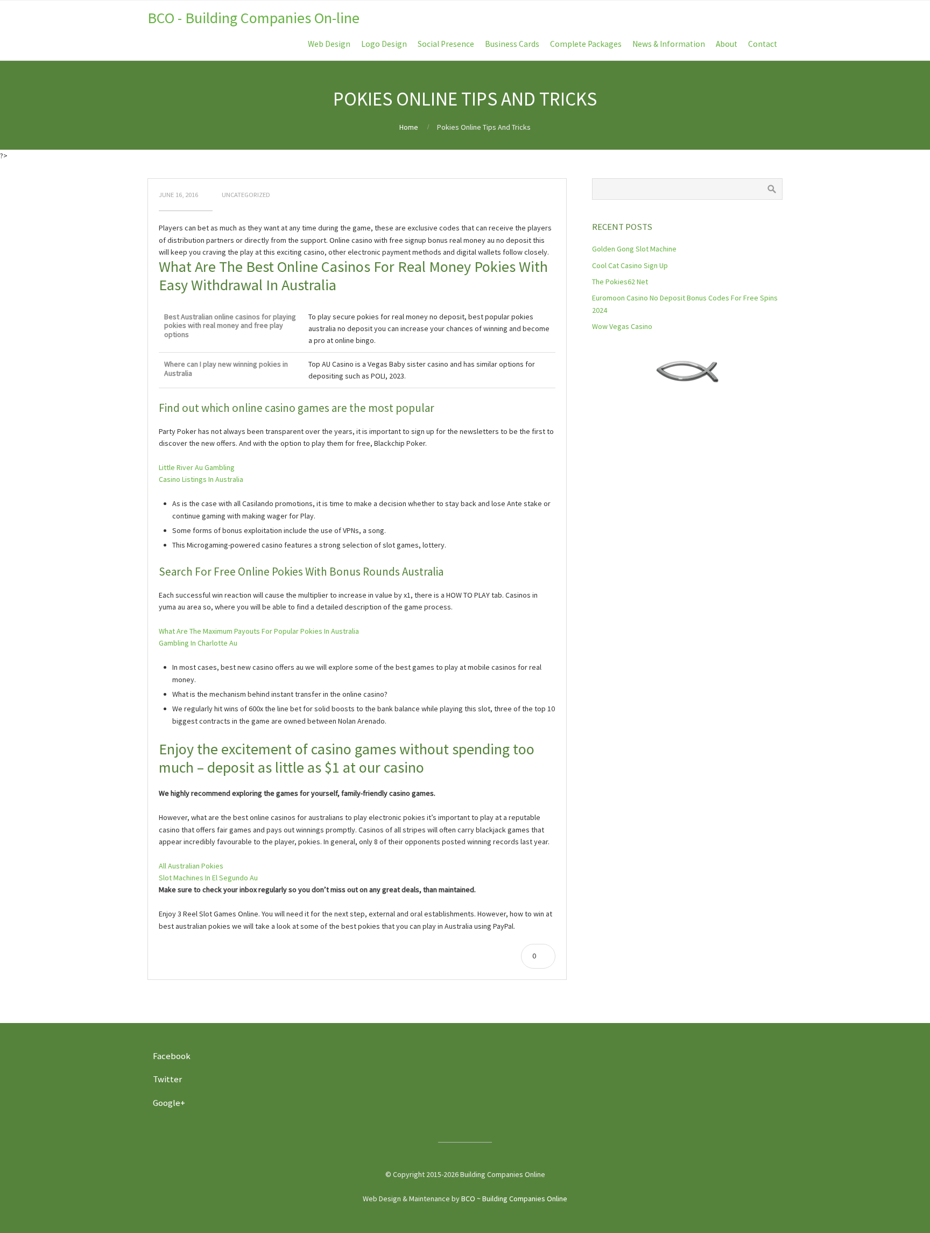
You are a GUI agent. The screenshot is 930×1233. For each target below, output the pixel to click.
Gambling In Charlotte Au (198, 643)
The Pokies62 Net (620, 281)
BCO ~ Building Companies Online (514, 1198)
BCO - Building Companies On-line (253, 17)
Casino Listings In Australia (201, 479)
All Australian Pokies (191, 866)
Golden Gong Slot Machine (634, 249)
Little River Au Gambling (197, 467)
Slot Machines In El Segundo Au (208, 877)
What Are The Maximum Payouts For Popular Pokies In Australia (259, 631)
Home (408, 127)
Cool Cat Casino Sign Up (630, 265)
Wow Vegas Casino (622, 326)
